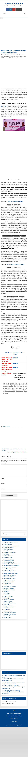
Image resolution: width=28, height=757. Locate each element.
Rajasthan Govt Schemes (9, 589)
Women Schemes (20, 57)
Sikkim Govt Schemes (9, 599)
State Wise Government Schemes (14, 713)
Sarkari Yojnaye (14, 3)
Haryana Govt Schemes (9, 562)
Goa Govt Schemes (8, 557)
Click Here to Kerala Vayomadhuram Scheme (15, 353)
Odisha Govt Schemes (9, 581)
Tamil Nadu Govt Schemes (10, 602)
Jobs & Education (8, 568)
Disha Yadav (13, 54)
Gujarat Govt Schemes (9, 560)
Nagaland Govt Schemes (9, 580)
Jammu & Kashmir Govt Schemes (11, 565)
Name (3, 478)
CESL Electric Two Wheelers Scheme (15, 264)
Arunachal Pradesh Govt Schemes (11, 546)
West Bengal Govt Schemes (10, 614)
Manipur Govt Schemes (9, 576)
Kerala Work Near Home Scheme (15, 201)
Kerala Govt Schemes (14, 56)
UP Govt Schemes (8, 610)
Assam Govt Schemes (8, 547)
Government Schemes (5, 56)
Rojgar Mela (6, 591)
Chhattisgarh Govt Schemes (10, 552)
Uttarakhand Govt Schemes (10, 612)
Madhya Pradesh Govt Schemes (11, 573)
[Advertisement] (14, 34)
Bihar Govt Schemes (8, 549)
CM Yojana (21, 54)
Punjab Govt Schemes (9, 588)
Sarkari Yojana (23, 56)
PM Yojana (6, 585)
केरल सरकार (3, 106)
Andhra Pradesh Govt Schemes (11, 542)
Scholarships (6, 598)
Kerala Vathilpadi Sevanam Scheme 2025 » (17, 452)
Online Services (7, 583)
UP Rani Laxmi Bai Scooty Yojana (11, 685)
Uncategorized (7, 609)
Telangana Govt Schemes (9, 606)
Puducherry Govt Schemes (10, 586)
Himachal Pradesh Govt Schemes (11, 563)
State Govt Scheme (5, 57)
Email (3, 483)
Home (14, 710)
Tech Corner (6, 604)
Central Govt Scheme (8, 550)
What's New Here (13, 57)
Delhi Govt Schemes (8, 555)
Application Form (8, 544)
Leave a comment (6, 426)
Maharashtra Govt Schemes (10, 575)
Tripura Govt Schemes (9, 607)
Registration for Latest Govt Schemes (14, 715)
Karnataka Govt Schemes (9, 570)
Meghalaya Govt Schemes (9, 578)
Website (3, 488)
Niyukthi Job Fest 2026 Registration (12, 690)
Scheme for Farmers (8, 596)
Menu (2, 18)
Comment (3, 463)
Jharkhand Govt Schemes (9, 567)
